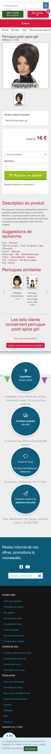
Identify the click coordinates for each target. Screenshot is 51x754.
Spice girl (16, 251)
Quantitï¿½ (9, 160)
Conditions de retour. (13, 624)
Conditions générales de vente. (17, 652)
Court (23, 245)
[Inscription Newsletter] (40, 575)
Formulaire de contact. (14, 606)
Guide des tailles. (11, 629)
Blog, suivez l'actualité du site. (17, 693)
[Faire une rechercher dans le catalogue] (46, 5)
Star (17, 254)
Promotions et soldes (13, 687)
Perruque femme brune (17, 294)
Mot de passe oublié (13, 618)
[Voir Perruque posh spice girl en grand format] (25, 65)
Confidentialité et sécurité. (15, 658)
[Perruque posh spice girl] (19, 99)
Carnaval (13, 259)
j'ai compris (31, 748)
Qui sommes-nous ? (13, 664)
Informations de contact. (14, 670)
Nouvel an (8, 721)
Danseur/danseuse (30, 254)
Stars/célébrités (18, 257)
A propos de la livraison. (14, 641)
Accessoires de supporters (15, 698)
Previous (4, 291)
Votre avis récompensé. (14, 681)
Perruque (13, 242)
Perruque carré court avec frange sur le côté (32, 297)
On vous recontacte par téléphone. (25, 469)
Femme (11, 262)
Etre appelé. (9, 612)
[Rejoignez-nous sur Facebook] (21, 566)
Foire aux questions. (13, 601)
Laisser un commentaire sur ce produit (25, 345)
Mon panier (40, 13)
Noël (6, 716)
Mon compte (13, 13)
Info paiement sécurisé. (14, 635)
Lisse (41, 245)
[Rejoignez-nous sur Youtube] (27, 566)
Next (46, 291)
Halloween (8, 710)
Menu (26, 23)
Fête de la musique (27, 259)
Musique (31, 257)
